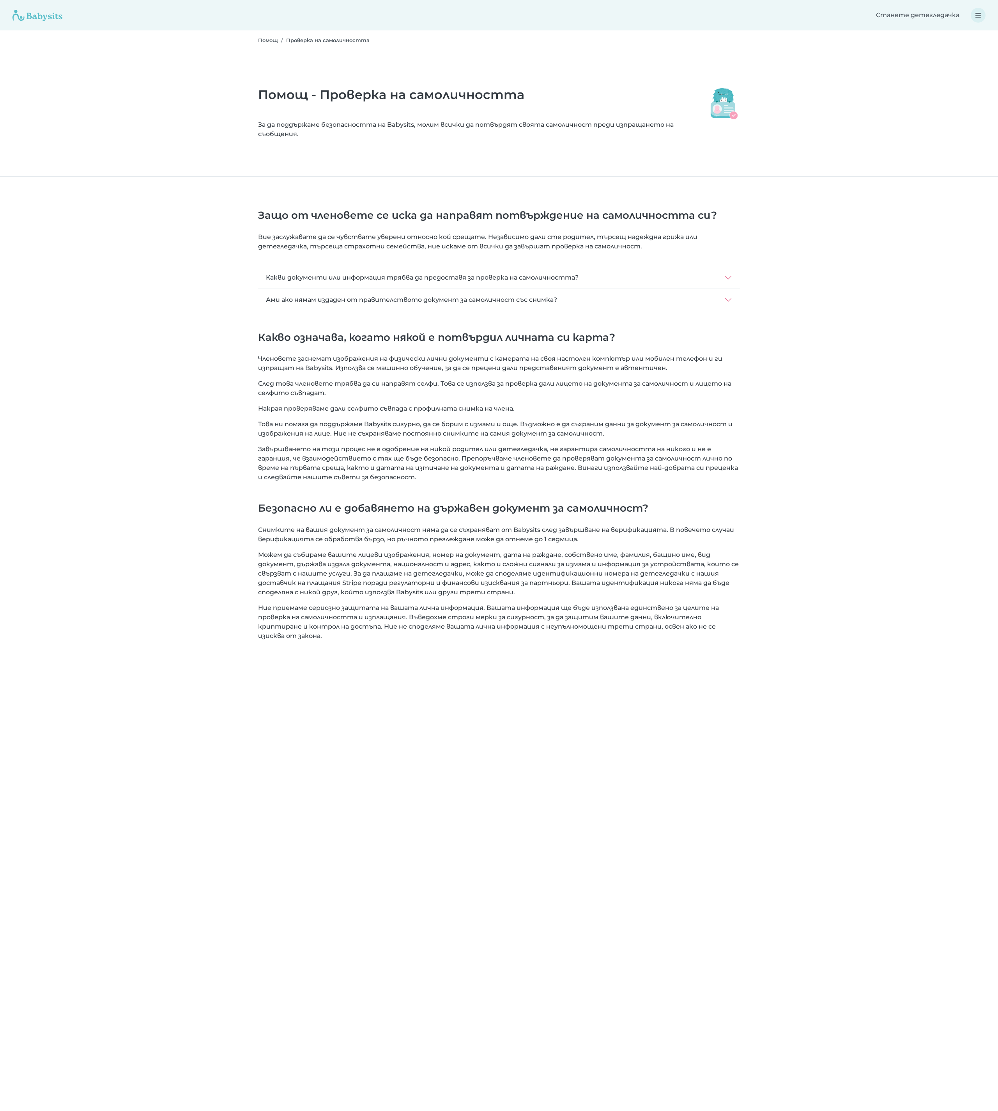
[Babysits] (37, 15)
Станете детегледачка (917, 15)
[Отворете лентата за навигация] (978, 15)
